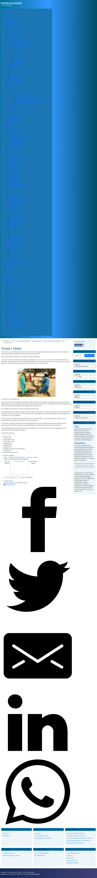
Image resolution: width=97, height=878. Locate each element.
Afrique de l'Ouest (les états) (17, 457)
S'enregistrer (6, 835)
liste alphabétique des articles (42, 838)
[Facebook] (38, 519)
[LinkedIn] (38, 724)
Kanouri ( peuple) (27, 477)
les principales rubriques (41, 835)
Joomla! (3, 874)
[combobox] (79, 355)
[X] (38, 588)
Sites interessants (39, 855)
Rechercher (90, 355)
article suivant (33, 461)
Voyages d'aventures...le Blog (11, 855)
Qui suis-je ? (6, 833)
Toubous (29, 457)
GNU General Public (34, 874)
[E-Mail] (38, 656)
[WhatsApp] (38, 792)
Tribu (76, 426)
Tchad (5, 457)
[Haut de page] (94, 875)
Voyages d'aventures (8, 853)
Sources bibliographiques (41, 853)
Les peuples (37, 833)
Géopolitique (79, 443)
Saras (35, 457)
